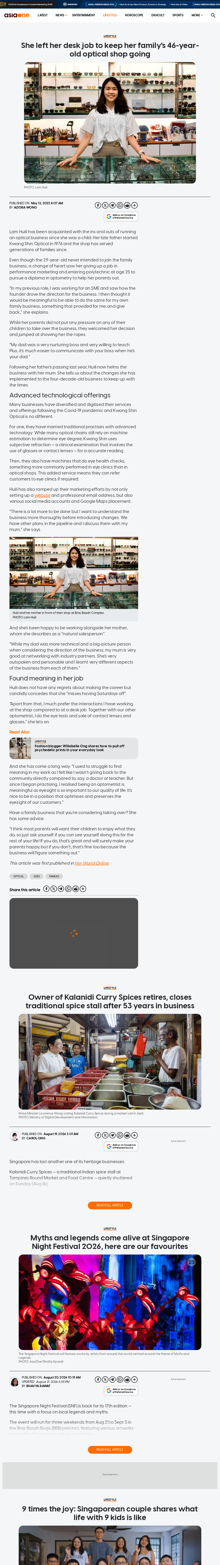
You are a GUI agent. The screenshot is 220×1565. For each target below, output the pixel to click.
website (42, 495)
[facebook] (98, 205)
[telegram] (112, 205)
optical (18, 876)
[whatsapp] (120, 205)
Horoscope (134, 15)
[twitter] (105, 205)
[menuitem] (43, 15)
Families (54, 876)
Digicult (157, 15)
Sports (178, 15)
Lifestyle (110, 15)
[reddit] (127, 205)
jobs (36, 876)
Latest (42, 15)
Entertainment (83, 15)
